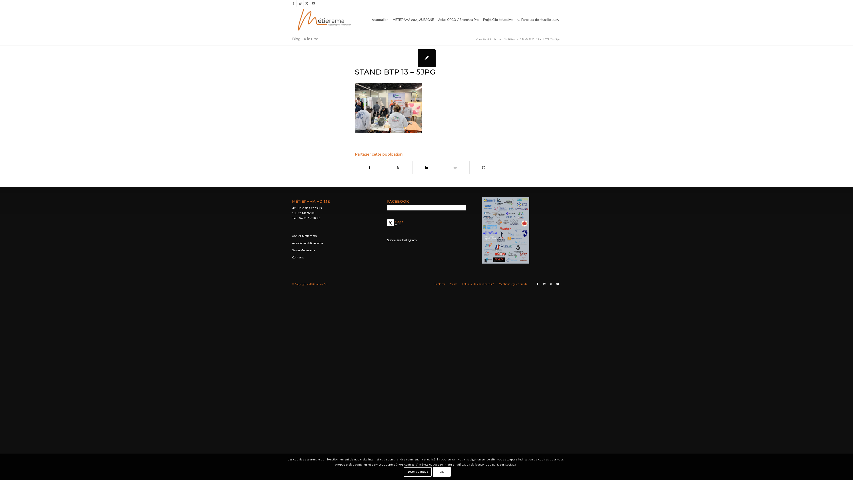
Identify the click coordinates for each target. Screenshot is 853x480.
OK (442, 472)
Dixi (326, 284)
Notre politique (417, 472)
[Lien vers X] (306, 3)
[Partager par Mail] (455, 167)
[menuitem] (380, 20)
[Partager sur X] (398, 167)
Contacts (298, 257)
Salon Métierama (303, 250)
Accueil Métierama (304, 236)
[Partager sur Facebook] (369, 167)
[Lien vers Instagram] (300, 3)
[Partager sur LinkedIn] (427, 167)
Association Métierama (307, 243)
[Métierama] (325, 20)
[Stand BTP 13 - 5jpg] (427, 58)
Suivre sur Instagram (402, 240)
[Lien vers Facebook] (293, 3)
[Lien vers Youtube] (313, 3)
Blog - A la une (305, 39)
